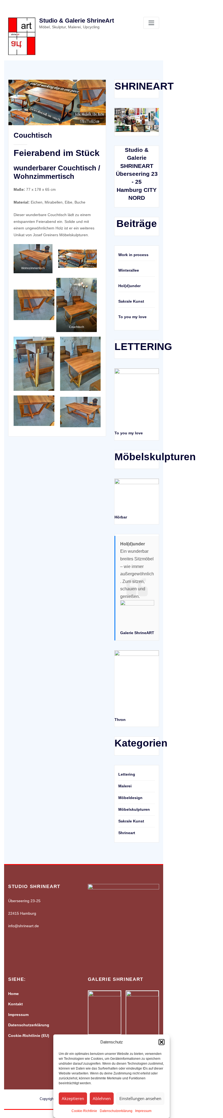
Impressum (143, 1111)
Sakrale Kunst (131, 301)
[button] (161, 1042)
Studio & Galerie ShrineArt (76, 20)
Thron (120, 719)
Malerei (125, 786)
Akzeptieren (73, 1098)
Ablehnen (102, 1098)
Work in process (133, 255)
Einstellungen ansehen (140, 1098)
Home (13, 993)
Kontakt (15, 1004)
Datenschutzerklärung (116, 1111)
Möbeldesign (130, 798)
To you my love (132, 317)
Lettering (126, 774)
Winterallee (128, 270)
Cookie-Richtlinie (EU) (28, 1035)
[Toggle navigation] (151, 23)
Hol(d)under (129, 286)
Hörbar (120, 517)
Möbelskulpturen (134, 809)
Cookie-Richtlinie (84, 1111)
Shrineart (126, 833)
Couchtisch (33, 135)
